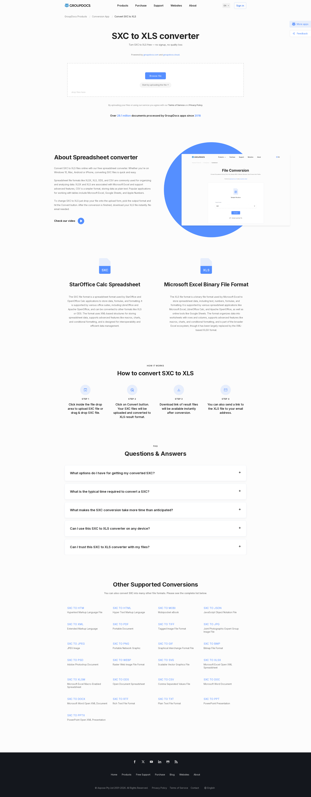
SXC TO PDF (121, 624)
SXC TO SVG (166, 660)
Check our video (64, 220)
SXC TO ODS (121, 679)
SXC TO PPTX (76, 715)
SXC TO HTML (122, 608)
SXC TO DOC (212, 679)
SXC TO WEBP (122, 660)
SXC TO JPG (211, 624)
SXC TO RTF (120, 699)
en (225, 5)
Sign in (240, 5)
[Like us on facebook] (134, 762)
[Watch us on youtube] (151, 762)
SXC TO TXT (166, 699)
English (211, 787)
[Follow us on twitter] (143, 762)
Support (158, 5)
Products (122, 5)
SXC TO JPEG (76, 643)
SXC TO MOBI (167, 608)
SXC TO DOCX (76, 699)
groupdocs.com (151, 55)
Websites (176, 5)
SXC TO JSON (213, 608)
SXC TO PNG (121, 643)
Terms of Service (176, 105)
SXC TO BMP (212, 643)
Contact (195, 787)
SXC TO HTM (75, 608)
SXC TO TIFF (166, 624)
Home (114, 774)
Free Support (143, 774)
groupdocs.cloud (171, 55)
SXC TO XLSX (212, 660)
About (192, 5)
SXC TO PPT (211, 699)
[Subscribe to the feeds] (176, 762)
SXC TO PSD (75, 660)
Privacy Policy (195, 105)
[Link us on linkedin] (159, 762)
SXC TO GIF (165, 643)
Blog (172, 774)
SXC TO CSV (166, 679)
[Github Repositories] (167, 762)
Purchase (141, 5)
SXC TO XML (75, 624)
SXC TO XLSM (76, 679)
